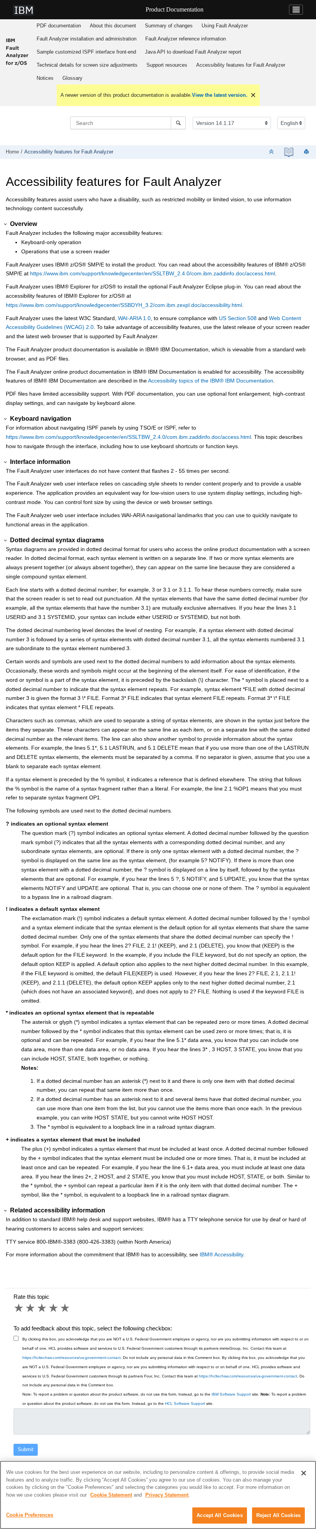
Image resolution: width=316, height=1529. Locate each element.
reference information (185, 39)
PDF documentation (59, 26)
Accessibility (221, 1254)
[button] (6, 224)
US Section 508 (238, 318)
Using (225, 26)
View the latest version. (219, 95)
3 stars (42, 1308)
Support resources (166, 65)
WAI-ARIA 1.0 (134, 318)
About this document (113, 26)
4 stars (54, 1308)
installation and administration (86, 39)
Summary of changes (169, 26)
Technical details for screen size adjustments (87, 65)
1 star (19, 1308)
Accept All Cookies (219, 1515)
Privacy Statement (166, 1495)
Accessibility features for (240, 65)
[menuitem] (58, 25)
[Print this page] (307, 152)
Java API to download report (193, 52)
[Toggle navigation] (296, 10)
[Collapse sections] (272, 152)
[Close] (303, 1473)
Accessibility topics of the (210, 381)
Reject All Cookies (278, 1515)
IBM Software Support (231, 1394)
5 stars (65, 1308)
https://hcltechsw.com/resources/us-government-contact (71, 1357)
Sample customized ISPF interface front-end (86, 52)
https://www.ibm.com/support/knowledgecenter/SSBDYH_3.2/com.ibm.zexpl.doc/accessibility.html (124, 305)
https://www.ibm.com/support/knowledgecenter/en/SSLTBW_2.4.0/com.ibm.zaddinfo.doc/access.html (152, 273)
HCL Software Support (185, 1403)
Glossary (72, 78)
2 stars (31, 1308)
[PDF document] (288, 152)
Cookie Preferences (29, 1515)
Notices (45, 78)
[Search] (178, 122)
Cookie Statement (111, 1495)
